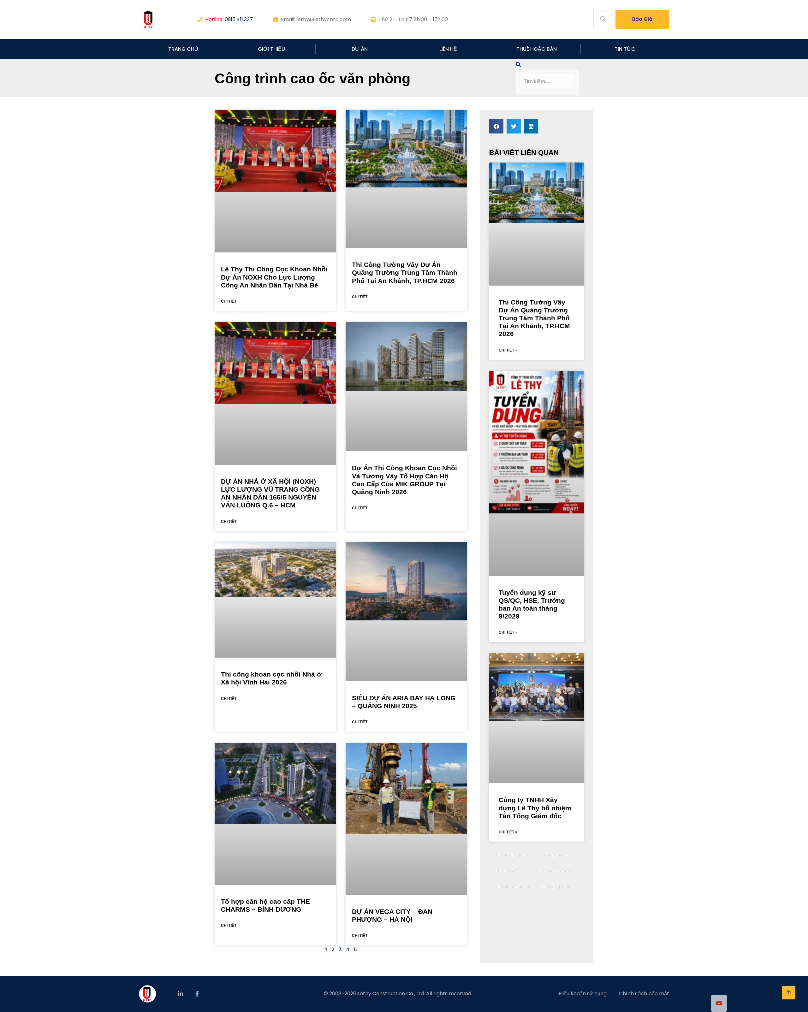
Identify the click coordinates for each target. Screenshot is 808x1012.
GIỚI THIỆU (271, 49)
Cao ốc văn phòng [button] (511, 855)
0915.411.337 (239, 19)
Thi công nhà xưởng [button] (555, 871)
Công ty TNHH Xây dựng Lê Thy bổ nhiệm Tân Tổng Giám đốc (535, 807)
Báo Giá (642, 19)
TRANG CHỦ (183, 49)
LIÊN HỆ (448, 49)
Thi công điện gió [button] (511, 871)
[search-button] (518, 64)
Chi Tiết (228, 301)
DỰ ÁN (360, 49)
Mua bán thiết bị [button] (555, 887)
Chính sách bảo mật (644, 993)
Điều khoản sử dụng (583, 993)
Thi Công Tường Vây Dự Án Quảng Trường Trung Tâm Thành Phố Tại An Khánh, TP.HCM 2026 (404, 272)
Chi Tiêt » (508, 350)
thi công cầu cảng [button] (556, 855)
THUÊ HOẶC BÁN (536, 49)
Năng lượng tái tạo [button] (512, 887)
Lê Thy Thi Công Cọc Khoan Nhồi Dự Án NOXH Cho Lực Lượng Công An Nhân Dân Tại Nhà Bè (274, 276)
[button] (496, 126)
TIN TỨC (625, 49)
